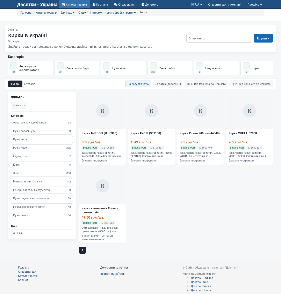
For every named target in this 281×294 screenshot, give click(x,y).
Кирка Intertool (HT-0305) (99, 133)
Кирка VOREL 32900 (243, 133)
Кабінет (23, 280)
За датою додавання (168, 84)
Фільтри (15, 84)
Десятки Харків (201, 286)
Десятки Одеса (201, 290)
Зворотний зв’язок (112, 273)
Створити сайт (224, 4)
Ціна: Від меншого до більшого (206, 84)
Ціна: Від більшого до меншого (251, 84)
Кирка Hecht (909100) (146, 133)
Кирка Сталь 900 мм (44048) (200, 133)
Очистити (19, 105)
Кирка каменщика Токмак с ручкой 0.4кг (101, 210)
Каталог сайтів (27, 275)
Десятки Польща (202, 278)
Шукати (263, 38)
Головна (23, 267)
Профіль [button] (253, 4)
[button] (196, 4)
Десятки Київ (199, 282)
